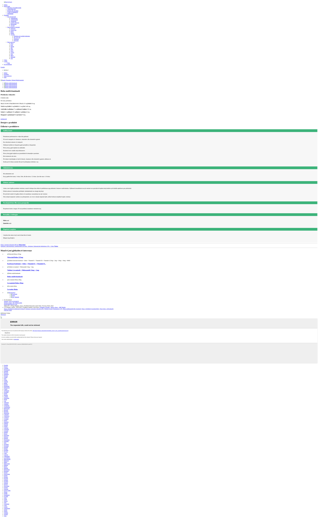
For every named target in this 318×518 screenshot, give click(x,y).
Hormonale (13, 24)
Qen (12, 54)
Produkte (6, 15)
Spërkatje (16, 39)
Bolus (12, 31)
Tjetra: (56, 246)
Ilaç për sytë (17, 37)
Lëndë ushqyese (15, 22)
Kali (12, 45)
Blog (8, 63)
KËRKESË (4, 119)
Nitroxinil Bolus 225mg (15, 257)
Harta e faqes (54, 307)
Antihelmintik (14, 19)
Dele (12, 49)
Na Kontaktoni (8, 64)
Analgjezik (13, 21)
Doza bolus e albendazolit (106, 309)
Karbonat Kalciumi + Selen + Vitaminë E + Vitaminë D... (26, 264)
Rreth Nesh (7, 6)
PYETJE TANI (8, 310)
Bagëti (12, 46)
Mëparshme (22, 244)
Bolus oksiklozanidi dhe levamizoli (72, 309)
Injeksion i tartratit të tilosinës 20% (34, 309)
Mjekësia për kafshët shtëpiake (22, 36)
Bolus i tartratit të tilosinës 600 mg (9, 244)
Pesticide (16, 40)
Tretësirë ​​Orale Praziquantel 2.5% (53, 309)
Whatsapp (3, 314)
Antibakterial (14, 18)
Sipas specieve (11, 42)
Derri (12, 51)
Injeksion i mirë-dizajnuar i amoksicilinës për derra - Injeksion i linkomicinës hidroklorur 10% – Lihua (27, 246)
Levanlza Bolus (12, 289)
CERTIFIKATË (11, 9)
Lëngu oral (13, 30)
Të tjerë (13, 25)
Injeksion (13, 28)
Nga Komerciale (11, 16)
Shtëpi (5, 5)
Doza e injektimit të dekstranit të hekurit (14, 309)
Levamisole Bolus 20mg (15, 283)
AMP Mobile (62, 307)
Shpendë (13, 57)
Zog (12, 58)
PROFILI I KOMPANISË (14, 8)
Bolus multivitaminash (15, 276)
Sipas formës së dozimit (13, 27)
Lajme (5, 61)
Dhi (12, 48)
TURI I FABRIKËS (12, 12)
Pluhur (12, 33)
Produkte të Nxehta (45, 307)
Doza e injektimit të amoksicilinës (90, 309)
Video (5, 60)
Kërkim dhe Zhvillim (12, 11)
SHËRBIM (10, 13)
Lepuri (12, 52)
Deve (12, 43)
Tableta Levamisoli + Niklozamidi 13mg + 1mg (23, 270)
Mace (12, 55)
